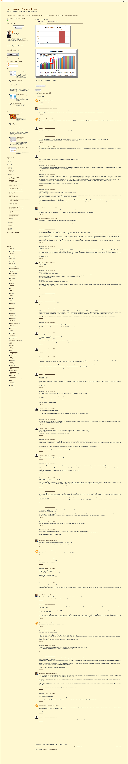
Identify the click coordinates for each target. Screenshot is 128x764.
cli (10, 281)
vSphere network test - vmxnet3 (21, 71)
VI (10, 347)
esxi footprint (11, 180)
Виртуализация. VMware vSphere (22, 8)
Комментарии (11, 65)
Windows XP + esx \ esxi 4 (13, 185)
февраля (10, 225)
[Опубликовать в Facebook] (40, 90)
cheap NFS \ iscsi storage (13, 181)
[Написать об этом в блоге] (37, 90)
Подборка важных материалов (71, 15)
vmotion (11, 360)
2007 (9, 229)
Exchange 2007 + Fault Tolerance (15, 186)
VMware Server (13, 370)
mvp (11, 310)
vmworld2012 (12, 377)
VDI (11, 343)
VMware (12, 365)
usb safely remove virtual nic (14, 214)
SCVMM (12, 320)
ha (10, 300)
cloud (11, 283)
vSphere (11, 382)
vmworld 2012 (13, 375)
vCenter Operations (13, 337)
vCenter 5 (12, 335)
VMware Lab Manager (14, 368)
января (10, 226)
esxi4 (11, 295)
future (10, 197)
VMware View (13, 372)
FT (11, 298)
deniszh (40, 118)
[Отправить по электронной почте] (36, 90)
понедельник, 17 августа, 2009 (52, 705)
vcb (11, 330)
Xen (11, 385)
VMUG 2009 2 (11, 211)
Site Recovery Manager (14, 323)
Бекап (11, 248)
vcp (11, 342)
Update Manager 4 (13, 326)
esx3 (11, 288)
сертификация (13, 265)
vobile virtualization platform (15, 378)
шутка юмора (12, 88)
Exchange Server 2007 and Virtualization (16, 190)
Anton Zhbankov (42, 108)
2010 (9, 167)
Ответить (41, 104)
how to (11, 301)
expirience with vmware (13, 203)
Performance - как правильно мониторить (35, 15)
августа (10, 175)
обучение (12, 259)
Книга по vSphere (20, 15)
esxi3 (11, 293)
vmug (11, 363)
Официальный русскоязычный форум (13, 50)
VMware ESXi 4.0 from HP (13, 188)
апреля (10, 222)
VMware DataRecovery (14, 367)
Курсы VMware (59, 15)
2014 (9, 161)
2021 (9, 158)
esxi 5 (11, 291)
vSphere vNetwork (12, 216)
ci (10, 280)
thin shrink (11, 195)
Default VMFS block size (13, 196)
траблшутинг (12, 275)
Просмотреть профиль (11, 46)
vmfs (11, 358)
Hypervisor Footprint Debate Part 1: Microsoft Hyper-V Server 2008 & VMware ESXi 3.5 (65, 23)
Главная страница (11, 15)
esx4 (11, 290)
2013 (9, 162)
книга (11, 251)
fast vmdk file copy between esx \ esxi (15, 189)
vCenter (11, 332)
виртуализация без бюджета (14, 215)
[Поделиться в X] (39, 90)
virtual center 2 (13, 353)
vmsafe (11, 362)
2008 (9, 228)
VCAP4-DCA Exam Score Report (16, 103)
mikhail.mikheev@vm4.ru (23, 40)
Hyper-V (11, 303)
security (11, 321)
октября (10, 173)
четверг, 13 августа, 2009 (47, 100)
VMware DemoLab (12, 193)
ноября (10, 171)
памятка (11, 261)
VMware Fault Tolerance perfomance (15, 178)
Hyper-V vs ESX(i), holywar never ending (16, 208)
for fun (10, 212)
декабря (10, 170)
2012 (9, 164)
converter (12, 285)
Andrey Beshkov (42, 705)
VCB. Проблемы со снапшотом (14, 210)
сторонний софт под (14, 268)
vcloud (11, 338)
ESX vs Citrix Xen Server (13, 207)
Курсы (11, 253)
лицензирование (13, 254)
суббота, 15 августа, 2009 (50, 693)
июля (10, 218)
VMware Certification (50, 15)
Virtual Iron (12, 355)
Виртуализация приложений (15, 250)
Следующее (37, 746)
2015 (9, 160)
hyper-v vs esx (11, 201)
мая (10, 221)
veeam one (12, 345)
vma (11, 357)
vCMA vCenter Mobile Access (15, 340)
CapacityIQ (12, 278)
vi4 (11, 348)
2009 (9, 168)
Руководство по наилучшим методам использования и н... (19, 199)
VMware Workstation (14, 373)
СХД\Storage (12, 273)
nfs (11, 311)
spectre (40, 100)
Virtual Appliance (13, 352)
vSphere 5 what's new (20, 94)
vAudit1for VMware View (13, 200)
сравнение (12, 266)
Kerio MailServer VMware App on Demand (16, 205)
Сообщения (11, 63)
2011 (9, 165)
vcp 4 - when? (11, 204)
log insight (12, 306)
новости (11, 258)
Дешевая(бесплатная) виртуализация (20, 138)
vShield (11, 380)
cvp (11, 286)
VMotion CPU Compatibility (14, 177)
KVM (11, 305)
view (11, 350)
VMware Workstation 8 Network (22, 147)
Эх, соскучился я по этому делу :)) (16, 80)
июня (10, 219)
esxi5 (11, 296)
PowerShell (12, 318)
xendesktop (12, 387)
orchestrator (12, 315)
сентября (11, 174)
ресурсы (12, 263)
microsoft (12, 308)
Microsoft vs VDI (12, 192)
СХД (11, 271)
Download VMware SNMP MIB (14, 182)
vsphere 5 (12, 383)
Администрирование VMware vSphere (19, 38)
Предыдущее (118, 746)
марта (10, 224)
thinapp (11, 325)
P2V (11, 316)
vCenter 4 (12, 333)
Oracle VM (12, 313)
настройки (12, 256)
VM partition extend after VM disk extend (16, 184)
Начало (17, 114)
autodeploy (12, 276)
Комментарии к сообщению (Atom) (50, 749)
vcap (11, 328)
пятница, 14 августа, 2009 (51, 540)
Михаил (15, 32)
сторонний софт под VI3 (14, 270)
